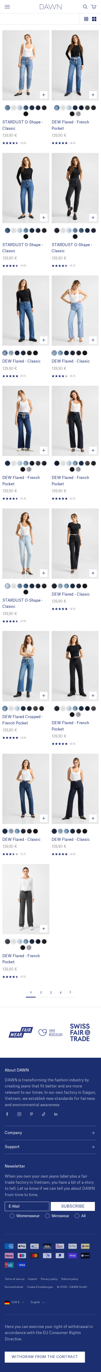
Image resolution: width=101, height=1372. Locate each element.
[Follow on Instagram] (19, 1114)
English (35, 1302)
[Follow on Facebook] (7, 1114)
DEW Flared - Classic (21, 361)
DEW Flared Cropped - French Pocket (22, 720)
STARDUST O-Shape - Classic (22, 125)
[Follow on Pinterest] (31, 1114)
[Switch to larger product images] (86, 19)
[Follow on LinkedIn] (56, 1114)
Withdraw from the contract (45, 1357)
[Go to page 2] (70, 992)
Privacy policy (49, 1279)
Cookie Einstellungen (40, 1287)
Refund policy (69, 1279)
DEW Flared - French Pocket (70, 125)
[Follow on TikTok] (43, 1114)
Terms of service (14, 1279)
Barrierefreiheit (14, 1287)
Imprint (32, 1279)
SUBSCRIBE (73, 1206)
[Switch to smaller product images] (94, 19)
